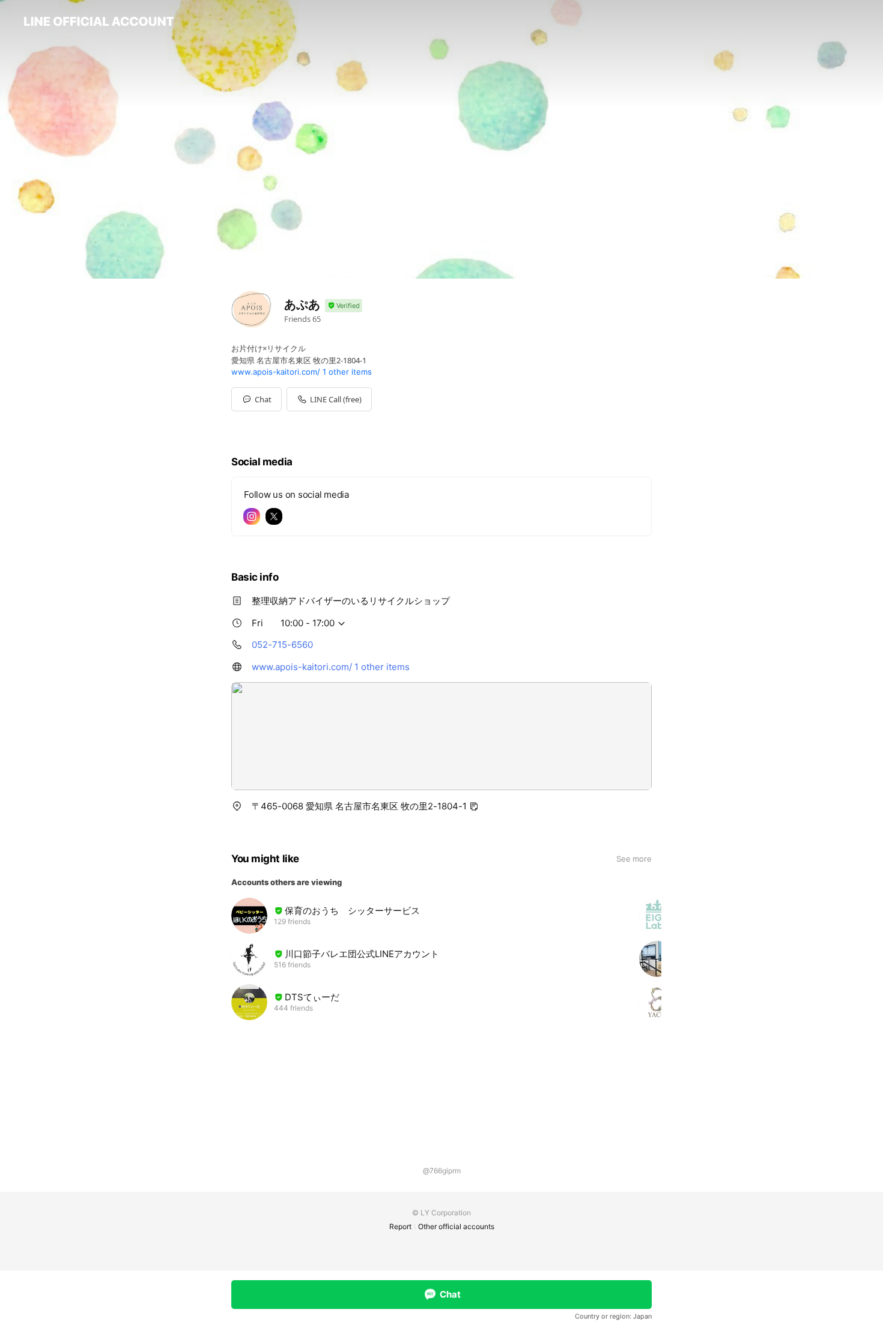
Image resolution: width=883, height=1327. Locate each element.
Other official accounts (456, 1226)
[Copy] (474, 806)
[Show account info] (343, 306)
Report (400, 1226)
